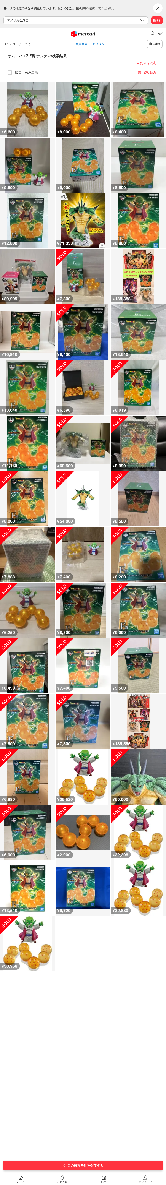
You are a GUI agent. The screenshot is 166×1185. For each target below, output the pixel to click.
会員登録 (81, 44)
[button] (152, 34)
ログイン (99, 44)
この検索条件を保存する (85, 1165)
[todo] (160, 33)
